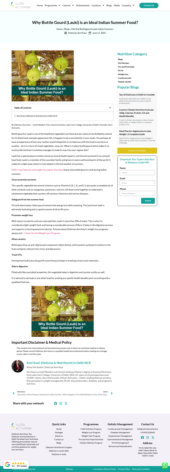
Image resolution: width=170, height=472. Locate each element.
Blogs (109, 5)
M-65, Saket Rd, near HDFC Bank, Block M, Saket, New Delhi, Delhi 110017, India (148, 452)
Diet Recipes (123, 63)
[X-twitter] (153, 437)
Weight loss (123, 74)
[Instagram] (147, 437)
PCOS (120, 70)
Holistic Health (124, 81)
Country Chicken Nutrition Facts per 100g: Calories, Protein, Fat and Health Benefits (136, 112)
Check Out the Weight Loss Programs (42, 233)
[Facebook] (142, 437)
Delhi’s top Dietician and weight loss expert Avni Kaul (37, 169)
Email (122, 178)
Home (40, 5)
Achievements (83, 5)
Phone (123, 188)
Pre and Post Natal (126, 67)
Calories (66, 5)
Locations (96, 5)
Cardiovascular (124, 78)
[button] (110, 108)
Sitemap (69, 469)
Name (123, 168)
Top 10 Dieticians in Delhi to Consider (137, 94)
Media (117, 5)
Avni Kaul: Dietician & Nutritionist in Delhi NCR (37, 115)
